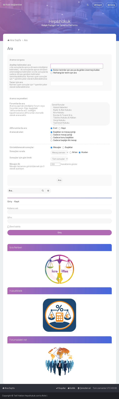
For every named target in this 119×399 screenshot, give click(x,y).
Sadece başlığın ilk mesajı (64, 140)
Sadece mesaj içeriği (62, 135)
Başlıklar (69, 147)
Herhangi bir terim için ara (65, 73)
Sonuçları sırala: (17, 151)
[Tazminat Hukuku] (80, 123)
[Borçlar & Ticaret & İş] (80, 115)
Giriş (9, 201)
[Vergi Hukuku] (80, 120)
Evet (55, 128)
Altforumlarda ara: (18, 128)
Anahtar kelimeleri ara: (20, 65)
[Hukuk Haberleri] (80, 107)
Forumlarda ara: (17, 103)
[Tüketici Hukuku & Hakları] (80, 117)
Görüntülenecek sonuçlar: (22, 147)
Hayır (63, 128)
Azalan (84, 152)
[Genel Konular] (80, 105)
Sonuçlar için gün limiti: (21, 157)
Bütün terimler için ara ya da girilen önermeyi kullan (76, 70)
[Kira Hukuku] (80, 112)
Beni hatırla (15, 226)
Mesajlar (57, 147)
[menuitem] (111, 4)
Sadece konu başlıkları (63, 137)
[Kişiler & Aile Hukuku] (80, 110)
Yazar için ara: (16, 82)
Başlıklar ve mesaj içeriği (64, 132)
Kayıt (16, 201)
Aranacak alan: (17, 132)
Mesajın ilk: (15, 164)
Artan (74, 152)
